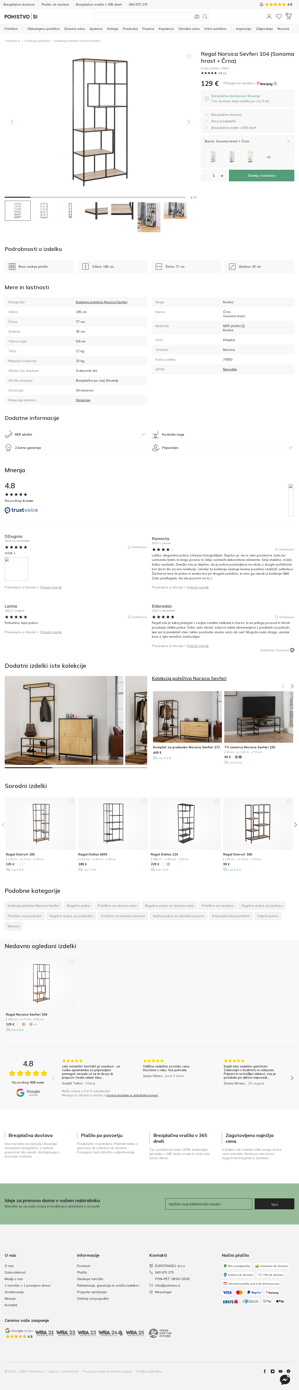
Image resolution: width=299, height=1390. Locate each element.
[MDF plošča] (243, 326)
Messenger (163, 1292)
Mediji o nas (14, 1279)
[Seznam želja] (279, 16)
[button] (269, 16)
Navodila (230, 369)
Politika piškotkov (149, 1371)
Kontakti (11, 1305)
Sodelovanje (14, 1292)
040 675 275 (164, 1272)
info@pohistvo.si (167, 1285)
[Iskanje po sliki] (197, 17)
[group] (91, 1073)
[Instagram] (274, 1371)
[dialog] (240, 98)
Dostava (83, 1266)
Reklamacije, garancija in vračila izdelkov (108, 1285)
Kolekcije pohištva (37, 40)
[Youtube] (282, 1371)
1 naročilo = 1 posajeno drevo (27, 1285)
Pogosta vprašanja (92, 1292)
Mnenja (10, 1298)
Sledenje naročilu (90, 1279)
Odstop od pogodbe (93, 1298)
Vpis (274, 1204)
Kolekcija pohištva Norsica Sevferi (77, 40)
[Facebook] (267, 1371)
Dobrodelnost (15, 1272)
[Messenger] (290, 1371)
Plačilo (82, 1272)
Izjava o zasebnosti (63, 1371)
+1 (34, 1024)
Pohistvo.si (12, 40)
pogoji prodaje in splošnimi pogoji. (132, 1095)
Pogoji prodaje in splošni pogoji (107, 1371)
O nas (9, 1266)
